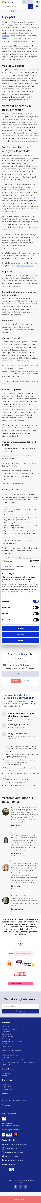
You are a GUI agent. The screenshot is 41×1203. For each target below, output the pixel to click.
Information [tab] (20, 567)
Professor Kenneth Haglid (9, 1029)
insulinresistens (32, 198)
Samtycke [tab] (7, 567)
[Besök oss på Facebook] (16, 1188)
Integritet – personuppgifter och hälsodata (14, 1100)
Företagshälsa (6, 1046)
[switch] (36, 607)
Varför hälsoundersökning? (10, 1055)
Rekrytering (5, 1075)
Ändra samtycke (7, 1089)
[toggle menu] (37, 6)
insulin (11, 25)
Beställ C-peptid (20, 1199)
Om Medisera (6, 1026)
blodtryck (17, 525)
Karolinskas (6, 456)
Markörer (8, 11)
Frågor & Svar (6, 1086)
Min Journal (26, 2)
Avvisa (20, 640)
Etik (3, 1102)
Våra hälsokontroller (8, 1036)
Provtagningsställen (8, 1039)
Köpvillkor (5, 1098)
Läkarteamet (6, 1031)
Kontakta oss (6, 1073)
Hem (3, 11)
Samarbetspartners (8, 1044)
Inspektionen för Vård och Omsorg (12, 1041)
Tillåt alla (20, 628)
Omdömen (5, 1057)
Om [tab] (33, 567)
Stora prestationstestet (25, 266)
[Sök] (30, 6)
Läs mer (26, 681)
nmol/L (4, 484)
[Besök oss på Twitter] (25, 1188)
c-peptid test (33, 263)
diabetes (14, 33)
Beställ (15, 681)
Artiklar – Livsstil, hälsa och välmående (14, 1060)
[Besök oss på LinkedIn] (20, 1188)
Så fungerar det (6, 1034)
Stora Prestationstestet (21, 654)
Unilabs (4, 448)
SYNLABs (5, 463)
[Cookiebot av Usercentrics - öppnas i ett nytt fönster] (30, 561)
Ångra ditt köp (6, 1105)
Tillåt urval (20, 634)
